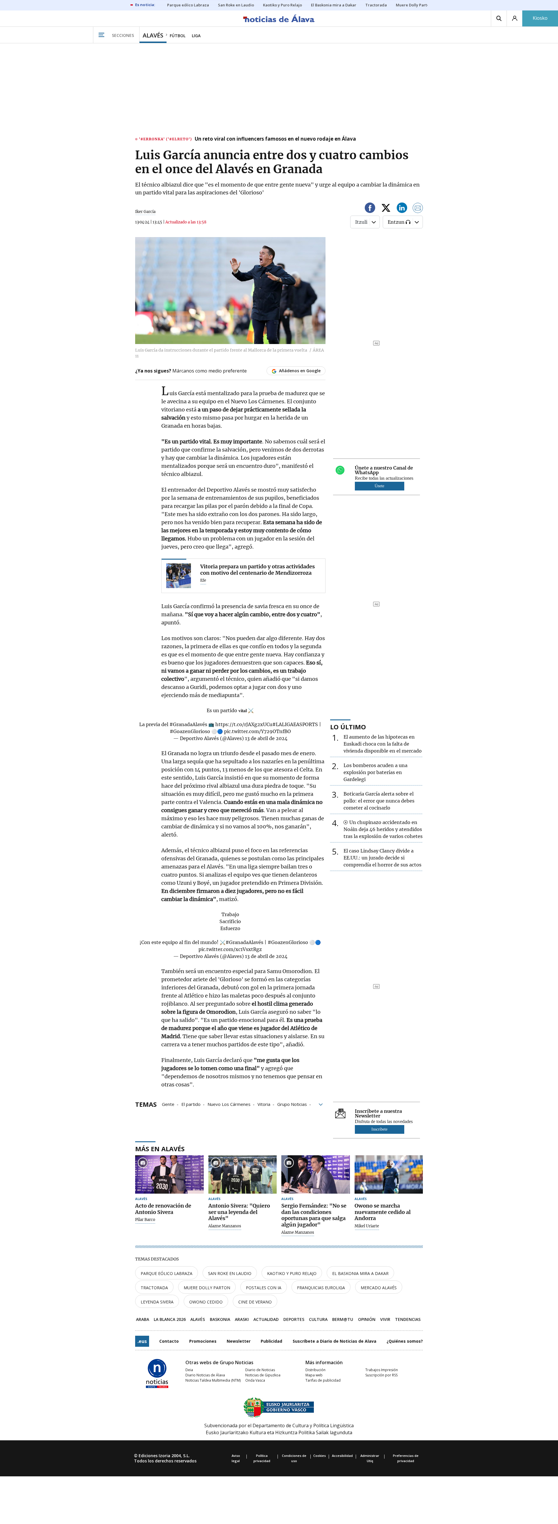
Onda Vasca (255, 1380)
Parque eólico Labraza (166, 1273)
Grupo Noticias (292, 1103)
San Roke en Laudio (229, 1273)
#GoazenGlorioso (190, 731)
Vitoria (263, 1103)
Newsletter (239, 1341)
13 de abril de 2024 (266, 738)
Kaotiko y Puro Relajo (291, 1273)
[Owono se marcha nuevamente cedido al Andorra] (389, 1174)
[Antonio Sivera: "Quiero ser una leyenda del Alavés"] (242, 1174)
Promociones (203, 1341)
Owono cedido (206, 1302)
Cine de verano (255, 1302)
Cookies (319, 1455)
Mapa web (314, 1375)
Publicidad (271, 1341)
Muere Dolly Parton (207, 1287)
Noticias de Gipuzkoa (262, 1375)
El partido (191, 1103)
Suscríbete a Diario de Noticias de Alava (334, 1341)
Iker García (145, 211)
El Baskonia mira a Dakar (360, 1273)
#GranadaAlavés (188, 724)
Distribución (315, 1369)
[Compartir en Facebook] (370, 208)
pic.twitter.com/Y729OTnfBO (257, 731)
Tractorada (154, 1287)
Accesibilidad (342, 1455)
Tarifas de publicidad (323, 1380)
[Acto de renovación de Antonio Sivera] (169, 1174)
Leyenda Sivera (157, 1302)
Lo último (348, 726)
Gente (168, 1103)
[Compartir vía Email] (418, 208)
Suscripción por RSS (381, 1375)
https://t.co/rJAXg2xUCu (243, 724)
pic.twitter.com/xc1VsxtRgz (230, 949)
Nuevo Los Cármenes (229, 1103)
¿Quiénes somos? (405, 1341)
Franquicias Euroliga (321, 1287)
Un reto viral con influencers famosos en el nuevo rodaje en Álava (275, 139)
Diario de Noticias (260, 1369)
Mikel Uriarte (367, 1226)
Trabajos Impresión (381, 1369)
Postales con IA (263, 1287)
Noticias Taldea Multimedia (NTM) (213, 1380)
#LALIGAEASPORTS (295, 724)
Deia (189, 1369)
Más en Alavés (160, 1148)
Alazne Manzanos (224, 1226)
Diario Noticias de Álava (205, 1375)
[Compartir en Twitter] (386, 208)
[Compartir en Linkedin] (402, 208)
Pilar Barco (145, 1219)
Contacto (169, 1341)
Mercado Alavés (379, 1287)
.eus (142, 1341)
